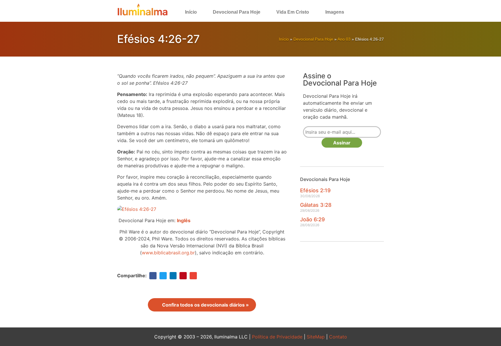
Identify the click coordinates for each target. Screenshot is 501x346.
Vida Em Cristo (292, 12)
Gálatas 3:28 (315, 205)
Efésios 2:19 (315, 190)
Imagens (334, 12)
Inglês (183, 220)
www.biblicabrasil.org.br (168, 253)
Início (191, 12)
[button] (368, 12)
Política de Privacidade (277, 337)
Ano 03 (344, 39)
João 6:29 (312, 219)
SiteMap (316, 337)
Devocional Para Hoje (236, 12)
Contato (338, 337)
